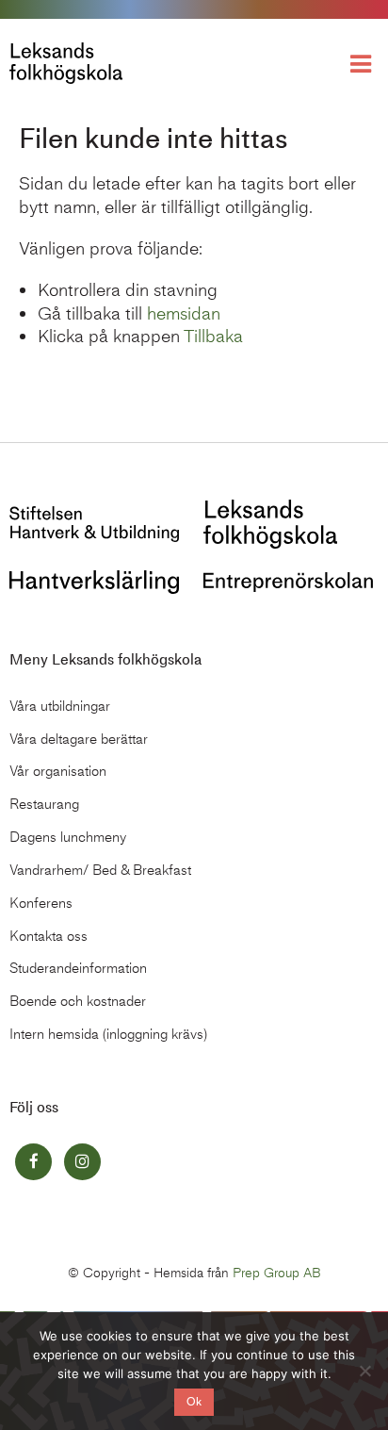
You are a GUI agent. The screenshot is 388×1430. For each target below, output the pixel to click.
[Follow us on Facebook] (33, 1161)
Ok (194, 1401)
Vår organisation (57, 771)
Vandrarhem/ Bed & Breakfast (100, 870)
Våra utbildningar (59, 706)
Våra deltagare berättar (78, 739)
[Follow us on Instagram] (82, 1161)
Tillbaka (213, 336)
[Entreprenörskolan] (288, 580)
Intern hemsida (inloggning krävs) (108, 1034)
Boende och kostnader (77, 1001)
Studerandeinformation (78, 968)
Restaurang (44, 804)
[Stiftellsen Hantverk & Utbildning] (94, 523)
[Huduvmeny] (364, 62)
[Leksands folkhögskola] (270, 523)
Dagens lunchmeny (67, 837)
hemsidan (183, 313)
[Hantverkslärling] (94, 580)
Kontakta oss (48, 936)
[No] (364, 1370)
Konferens (41, 903)
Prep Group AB (277, 1273)
